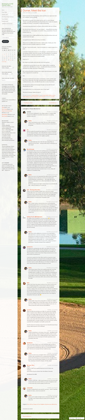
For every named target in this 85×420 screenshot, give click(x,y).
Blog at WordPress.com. (27, 416)
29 (10, 59)
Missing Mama (5, 114)
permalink (52, 96)
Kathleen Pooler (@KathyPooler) (34, 216)
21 (8, 57)
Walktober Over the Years (7, 23)
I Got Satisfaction (53, 102)
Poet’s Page (4, 12)
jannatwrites (30, 246)
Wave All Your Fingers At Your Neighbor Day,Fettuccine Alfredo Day (42, 404)
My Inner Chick (30, 365)
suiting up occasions (29, 96)
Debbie (36, 12)
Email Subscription (6, 28)
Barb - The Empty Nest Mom (33, 189)
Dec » (5, 61)
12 (4, 56)
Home (3, 10)
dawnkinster (30, 342)
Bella (28, 282)
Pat (27, 129)
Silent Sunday (4, 109)
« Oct (3, 61)
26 (4, 59)
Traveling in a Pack (27, 102)
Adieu (3, 107)
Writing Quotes (5, 21)
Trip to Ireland (5, 19)
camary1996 (29, 387)
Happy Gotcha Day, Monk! (7, 111)
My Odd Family (30, 149)
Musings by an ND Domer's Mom (7, 4)
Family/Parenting (35, 95)
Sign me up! (5, 41)
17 (14, 56)
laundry (46, 95)
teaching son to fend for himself (39, 96)
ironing (43, 95)
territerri (29, 309)
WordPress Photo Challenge (8, 16)
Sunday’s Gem (5, 14)
